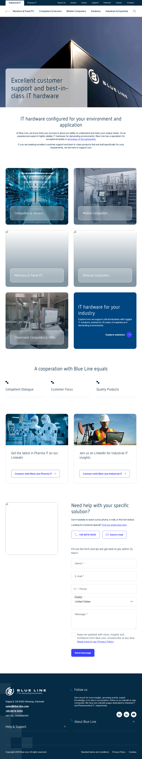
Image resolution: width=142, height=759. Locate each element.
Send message (83, 652)
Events (73, 3)
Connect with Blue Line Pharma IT (33, 473)
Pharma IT (32, 3)
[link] (8, 11)
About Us (62, 3)
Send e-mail (116, 534)
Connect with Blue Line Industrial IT (102, 473)
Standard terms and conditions (95, 752)
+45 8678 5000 (87, 534)
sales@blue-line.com (17, 706)
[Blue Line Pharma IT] (126, 714)
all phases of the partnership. (82, 139)
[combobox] (75, 588)
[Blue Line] (133, 714)
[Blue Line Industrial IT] (119, 714)
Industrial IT (15, 3)
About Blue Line (85, 721)
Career (119, 3)
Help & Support (16, 726)
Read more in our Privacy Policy (95, 641)
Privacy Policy (118, 752)
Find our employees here (114, 525)
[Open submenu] (23, 11)
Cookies (132, 752)
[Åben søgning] (133, 11)
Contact (130, 3)
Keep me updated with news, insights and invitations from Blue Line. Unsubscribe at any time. (106, 638)
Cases (84, 3)
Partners (107, 3)
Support (95, 3)
